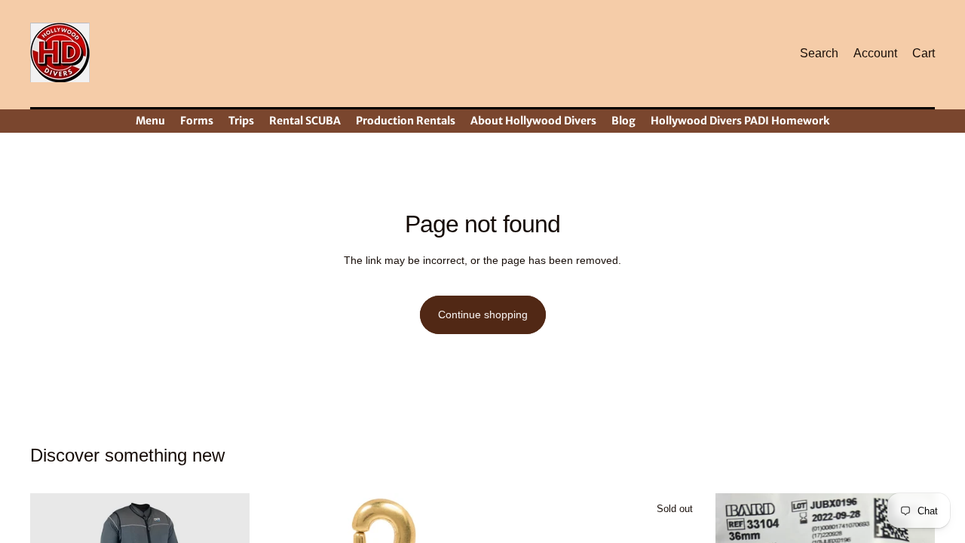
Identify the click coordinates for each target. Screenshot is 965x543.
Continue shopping (483, 314)
